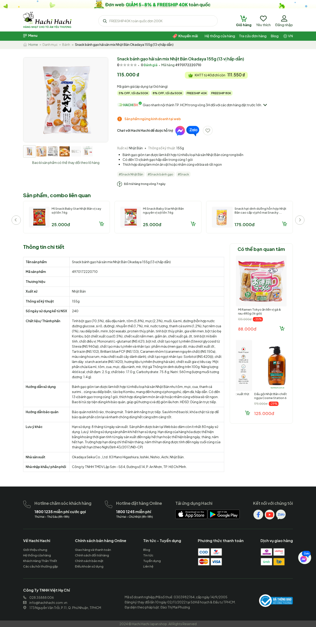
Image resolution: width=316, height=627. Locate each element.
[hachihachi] (158, 4)
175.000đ (244, 224)
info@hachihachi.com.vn (48, 602)
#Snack (183, 174)
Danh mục (50, 44)
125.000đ (248, 413)
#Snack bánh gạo (160, 174)
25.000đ (61, 224)
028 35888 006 (41, 597)
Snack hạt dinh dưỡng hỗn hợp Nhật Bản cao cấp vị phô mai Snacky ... (260, 210)
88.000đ (247, 328)
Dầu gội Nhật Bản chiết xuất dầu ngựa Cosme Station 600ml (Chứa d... (261, 398)
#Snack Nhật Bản (131, 174)
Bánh (66, 44)
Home (32, 44)
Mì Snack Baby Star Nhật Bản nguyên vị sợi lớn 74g (163, 210)
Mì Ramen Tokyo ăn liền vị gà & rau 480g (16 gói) (259, 311)
